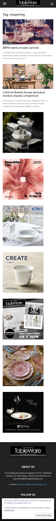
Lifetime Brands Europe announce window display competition (24, 94)
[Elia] (23, 245)
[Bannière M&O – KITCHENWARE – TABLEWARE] (23, 198)
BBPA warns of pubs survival (21, 47)
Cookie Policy (9, 510)
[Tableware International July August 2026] (23, 338)
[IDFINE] (23, 432)
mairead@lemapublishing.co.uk (33, 484)
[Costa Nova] (23, 385)
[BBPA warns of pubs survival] (28, 31)
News (5, 88)
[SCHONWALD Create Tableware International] (23, 292)
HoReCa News (8, 43)
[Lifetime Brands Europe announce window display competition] (28, 76)
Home (5, 10)
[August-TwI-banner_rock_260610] (23, 152)
